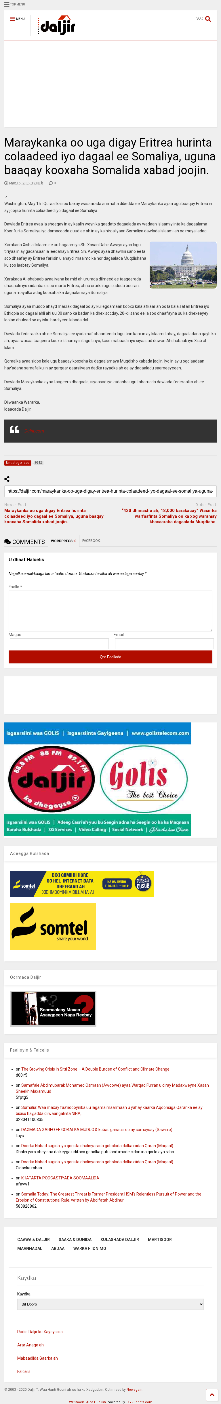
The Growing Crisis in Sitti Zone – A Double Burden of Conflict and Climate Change (95, 1069)
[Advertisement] (110, 84)
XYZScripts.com (139, 1402)
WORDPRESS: (63, 541)
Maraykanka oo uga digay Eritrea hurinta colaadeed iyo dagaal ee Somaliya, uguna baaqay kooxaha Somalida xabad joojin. (54, 516)
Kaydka (24, 1294)
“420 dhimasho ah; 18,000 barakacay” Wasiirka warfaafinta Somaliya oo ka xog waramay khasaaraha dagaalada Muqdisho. (169, 516)
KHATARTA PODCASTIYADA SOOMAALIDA (60, 1178)
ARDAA (57, 1248)
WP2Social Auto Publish (87, 1402)
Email (119, 634)
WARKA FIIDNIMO (89, 1248)
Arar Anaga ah (30, 1345)
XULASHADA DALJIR (119, 1239)
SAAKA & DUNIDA (75, 1239)
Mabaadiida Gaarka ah (37, 1358)
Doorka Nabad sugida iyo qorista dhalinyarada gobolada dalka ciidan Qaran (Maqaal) (97, 1145)
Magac (15, 634)
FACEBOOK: (92, 541)
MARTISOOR (160, 1239)
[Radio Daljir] (54, 36)
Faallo (15, 587)
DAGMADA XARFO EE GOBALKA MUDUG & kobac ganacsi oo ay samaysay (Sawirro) (96, 1129)
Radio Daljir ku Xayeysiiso (40, 1331)
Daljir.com (34, 431)
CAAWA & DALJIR (33, 1239)
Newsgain (134, 1390)
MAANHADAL (29, 1248)
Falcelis (24, 1371)
